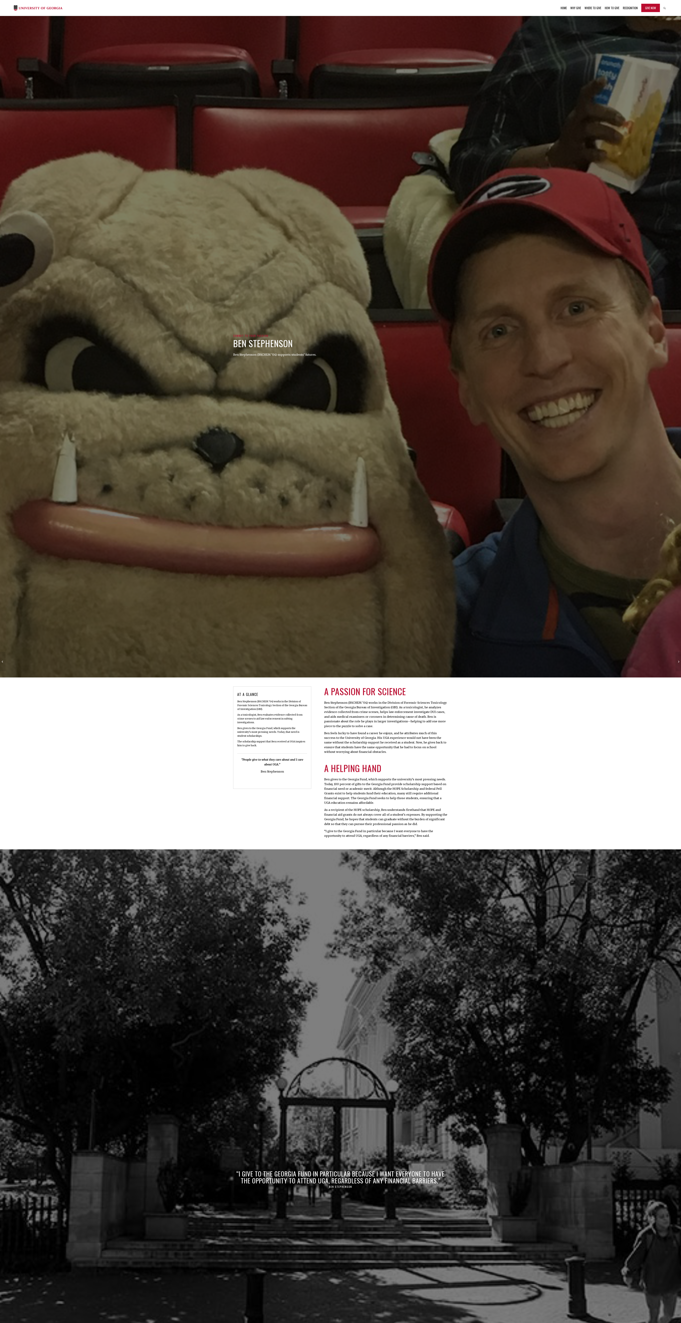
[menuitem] (564, 8)
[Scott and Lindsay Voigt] (678, 661)
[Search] (665, 8)
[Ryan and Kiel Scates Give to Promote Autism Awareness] (2, 661)
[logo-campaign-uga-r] (38, 8)
